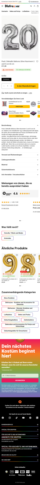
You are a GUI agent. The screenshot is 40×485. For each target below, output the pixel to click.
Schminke (7, 238)
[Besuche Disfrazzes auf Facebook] (3, 417)
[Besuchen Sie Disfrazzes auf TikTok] (16, 417)
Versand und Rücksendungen (12, 155)
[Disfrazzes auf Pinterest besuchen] (30, 417)
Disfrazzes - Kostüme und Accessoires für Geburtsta (20, 303)
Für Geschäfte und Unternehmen (13, 434)
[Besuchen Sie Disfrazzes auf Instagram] (9, 417)
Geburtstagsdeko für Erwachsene (15, 331)
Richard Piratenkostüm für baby (10, 205)
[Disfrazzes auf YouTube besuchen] (23, 417)
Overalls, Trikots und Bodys (13, 233)
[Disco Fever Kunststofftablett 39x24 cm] (5, 113)
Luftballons (8, 315)
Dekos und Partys (24, 315)
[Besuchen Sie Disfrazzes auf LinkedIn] (37, 417)
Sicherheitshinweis (8, 170)
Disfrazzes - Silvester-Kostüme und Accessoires (20, 309)
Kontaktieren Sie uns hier (9, 451)
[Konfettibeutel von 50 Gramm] (5, 104)
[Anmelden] (34, 6)
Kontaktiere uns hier (8, 441)
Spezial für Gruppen (9, 429)
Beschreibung (6, 125)
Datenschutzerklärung (22, 391)
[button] (16, 209)
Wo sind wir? (6, 460)
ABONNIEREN (20, 380)
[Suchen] (31, 6)
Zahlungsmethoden (8, 160)
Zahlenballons (29, 320)
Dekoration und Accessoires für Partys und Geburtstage (20, 325)
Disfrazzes (22, 482)
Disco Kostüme (9, 298)
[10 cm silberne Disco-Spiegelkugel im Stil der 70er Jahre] (33, 104)
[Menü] (2, 6)
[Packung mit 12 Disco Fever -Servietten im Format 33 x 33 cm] (33, 113)
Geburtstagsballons (11, 320)
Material (4, 165)
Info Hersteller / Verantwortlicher (13, 175)
